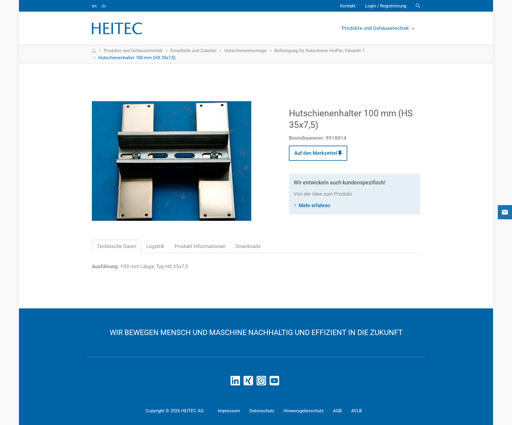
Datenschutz (261, 410)
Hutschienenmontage (245, 50)
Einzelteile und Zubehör (193, 50)
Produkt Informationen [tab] (200, 246)
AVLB (356, 410)
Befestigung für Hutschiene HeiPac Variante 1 (319, 50)
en (94, 6)
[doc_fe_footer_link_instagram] (262, 382)
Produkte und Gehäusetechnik (375, 28)
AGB (337, 410)
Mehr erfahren (314, 205)
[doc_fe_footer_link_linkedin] (236, 382)
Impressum (229, 410)
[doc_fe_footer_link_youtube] (275, 382)
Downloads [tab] (248, 246)
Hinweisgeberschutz (304, 410)
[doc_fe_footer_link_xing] (249, 382)
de (103, 6)
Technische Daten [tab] (116, 246)
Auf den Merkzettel (316, 153)
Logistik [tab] (155, 246)
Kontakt (348, 6)
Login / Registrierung (385, 6)
